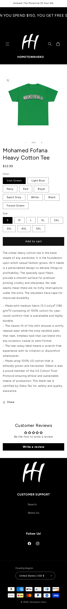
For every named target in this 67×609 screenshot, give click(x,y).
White (35, 197)
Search (32, 504)
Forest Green (16, 205)
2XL (56, 220)
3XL (9, 228)
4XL (24, 228)
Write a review (33, 447)
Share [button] (11, 402)
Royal (41, 189)
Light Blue (38, 180)
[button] (7, 44)
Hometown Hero (38, 602)
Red (25, 189)
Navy (10, 189)
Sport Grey (14, 197)
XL (43, 220)
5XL (38, 228)
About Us (33, 512)
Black (52, 197)
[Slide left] (25, 143)
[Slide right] (42, 143)
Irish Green (14, 180)
